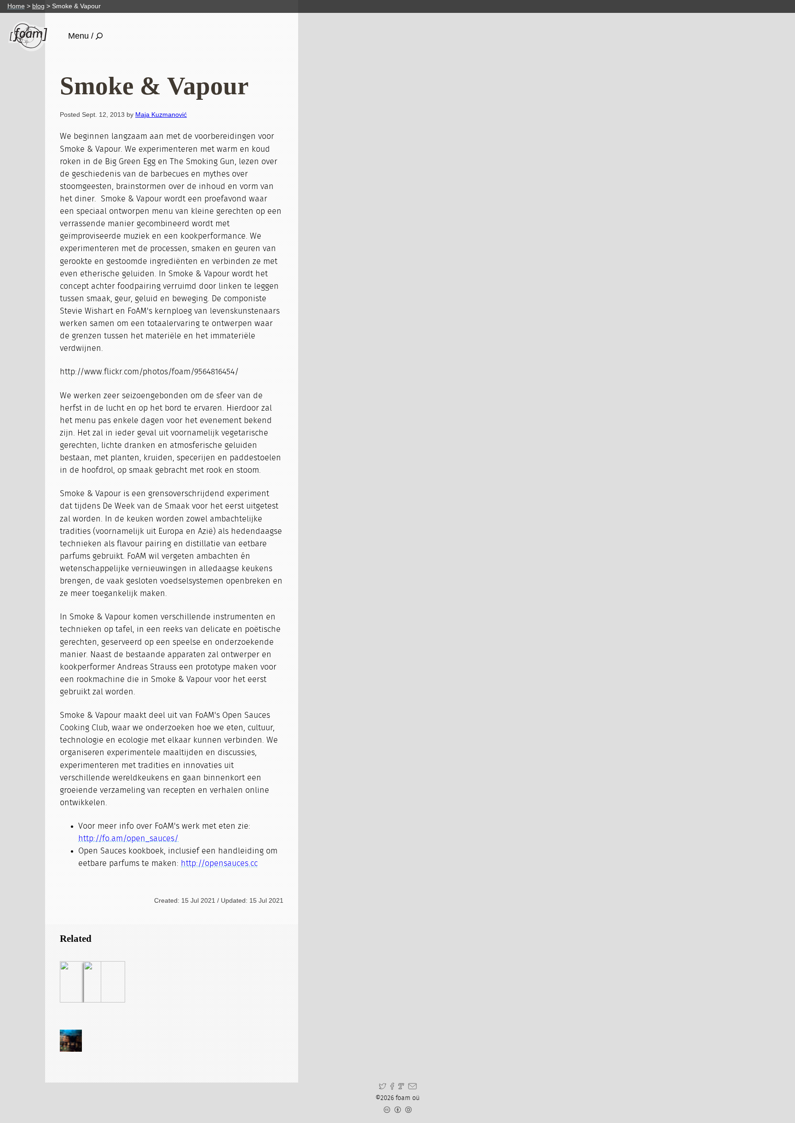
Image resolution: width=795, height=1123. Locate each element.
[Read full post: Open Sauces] (104, 982)
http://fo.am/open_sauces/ (128, 839)
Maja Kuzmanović (161, 114)
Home (16, 6)
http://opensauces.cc (219, 863)
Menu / (80, 35)
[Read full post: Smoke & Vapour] (80, 982)
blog (38, 6)
